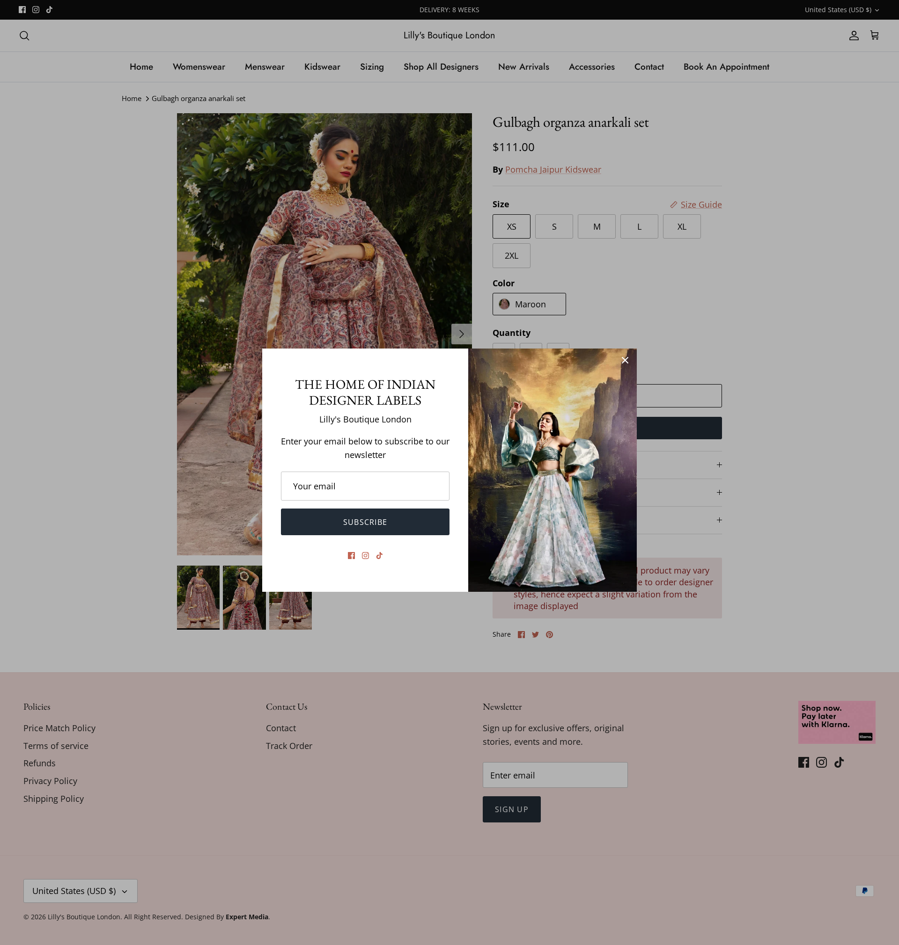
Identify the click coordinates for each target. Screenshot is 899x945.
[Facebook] (351, 555)
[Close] (625, 360)
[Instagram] (365, 555)
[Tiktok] (379, 555)
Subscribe (365, 522)
